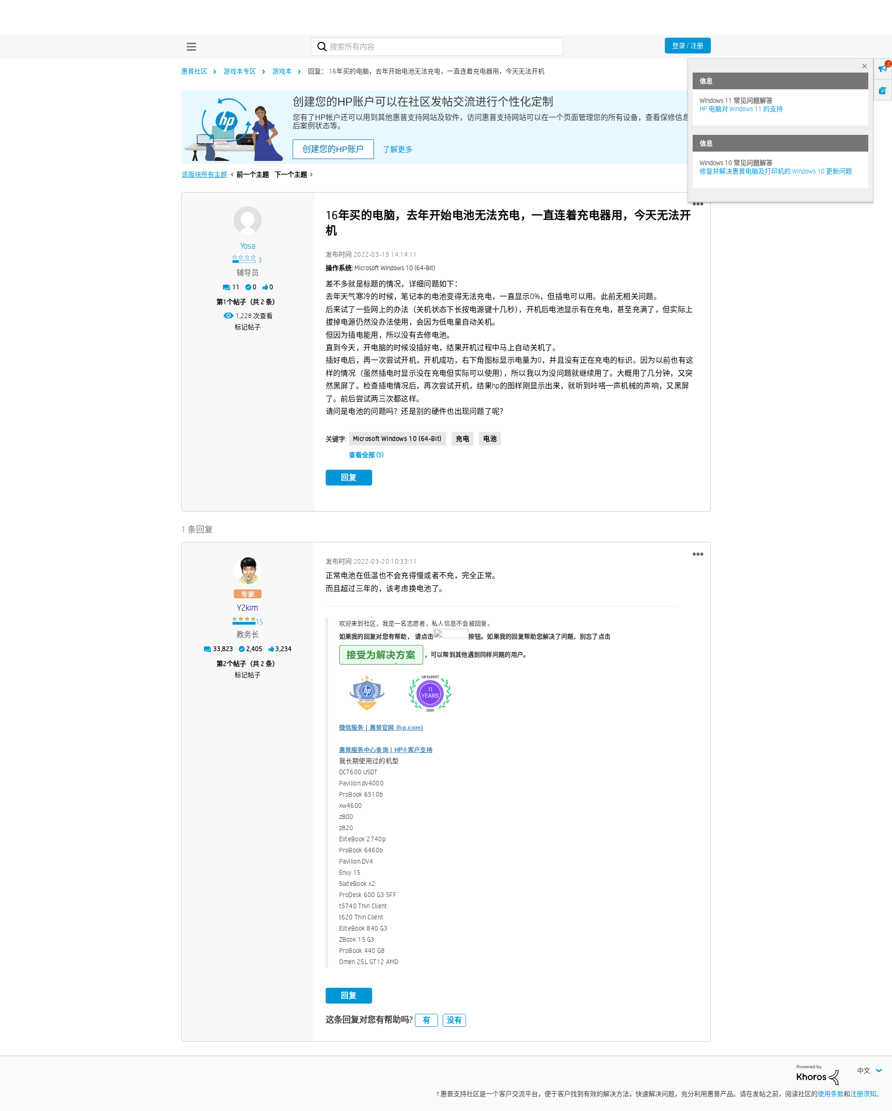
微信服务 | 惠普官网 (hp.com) (381, 727)
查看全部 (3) (366, 455)
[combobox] (437, 46)
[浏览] (189, 46)
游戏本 (282, 71)
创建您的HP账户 (333, 149)
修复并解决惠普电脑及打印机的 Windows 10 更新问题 (776, 171)
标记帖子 (248, 327)
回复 (349, 477)
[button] (698, 204)
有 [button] (426, 1020)
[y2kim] (248, 570)
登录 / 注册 (687, 45)
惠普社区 (194, 71)
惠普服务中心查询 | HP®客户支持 (386, 749)
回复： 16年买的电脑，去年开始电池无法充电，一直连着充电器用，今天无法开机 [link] (426, 71)
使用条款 (831, 1094)
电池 (490, 438)
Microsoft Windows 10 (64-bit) (397, 438)
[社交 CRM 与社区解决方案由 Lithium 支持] (818, 1074)
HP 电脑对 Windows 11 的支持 (741, 109)
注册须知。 (866, 1094)
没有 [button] (454, 1020)
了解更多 (398, 149)
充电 (462, 438)
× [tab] (864, 65)
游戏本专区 (239, 71)
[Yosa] (248, 220)
